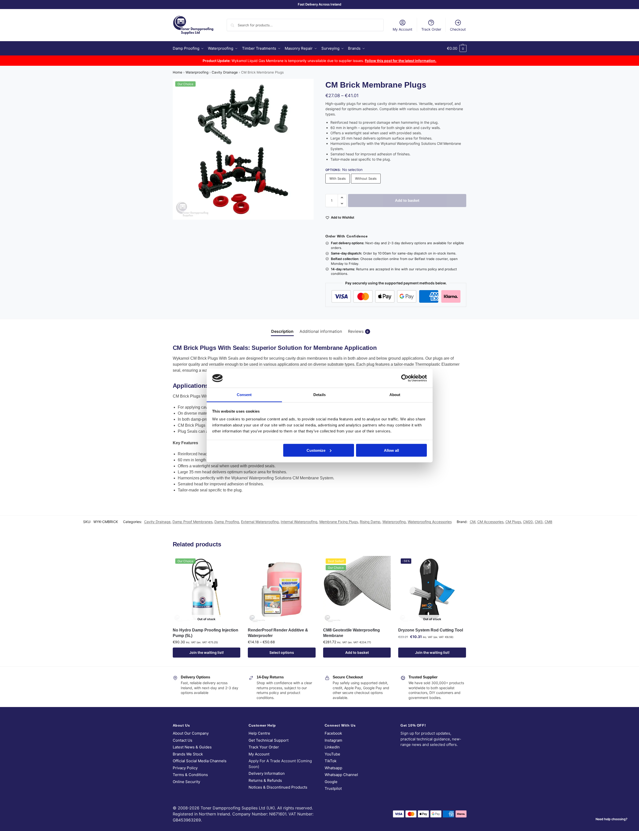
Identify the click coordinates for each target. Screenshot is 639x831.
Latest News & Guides (192, 747)
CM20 (528, 522)
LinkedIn (332, 747)
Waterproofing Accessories (430, 522)
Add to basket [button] (357, 652)
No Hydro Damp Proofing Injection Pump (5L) (205, 633)
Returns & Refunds (265, 780)
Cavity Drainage (225, 72)
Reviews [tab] (358, 331)
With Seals (337, 178)
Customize (316, 450)
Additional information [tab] (321, 331)
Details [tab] (319, 395)
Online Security (186, 781)
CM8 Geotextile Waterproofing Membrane (351, 633)
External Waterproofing (260, 522)
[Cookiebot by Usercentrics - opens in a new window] (405, 378)
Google (331, 781)
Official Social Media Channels (199, 760)
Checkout (458, 29)
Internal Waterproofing (299, 522)
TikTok (330, 760)
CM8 (548, 522)
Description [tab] (282, 331)
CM (472, 522)
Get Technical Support (268, 740)
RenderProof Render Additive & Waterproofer (278, 633)
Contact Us (182, 740)
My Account (402, 29)
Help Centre (259, 733)
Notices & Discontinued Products (278, 787)
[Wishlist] (233, 563)
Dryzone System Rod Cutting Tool (430, 630)
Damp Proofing (226, 522)
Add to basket (407, 200)
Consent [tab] (244, 395)
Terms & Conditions (190, 774)
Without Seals (366, 178)
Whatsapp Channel (341, 774)
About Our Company (191, 733)
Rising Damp (370, 522)
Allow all (391, 450)
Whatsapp (333, 767)
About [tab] (394, 395)
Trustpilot (333, 788)
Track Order (431, 29)
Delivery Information (267, 773)
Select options (281, 652)
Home (177, 72)
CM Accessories (490, 522)
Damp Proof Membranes (192, 522)
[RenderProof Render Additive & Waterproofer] (282, 590)
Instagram (333, 740)
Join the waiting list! (206, 652)
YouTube (332, 754)
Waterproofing (197, 72)
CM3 (539, 522)
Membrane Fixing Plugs (338, 522)
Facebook (333, 733)
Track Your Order (264, 747)
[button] (457, 48)
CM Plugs (513, 522)
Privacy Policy (185, 767)
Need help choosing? (611, 819)
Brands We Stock (188, 754)
